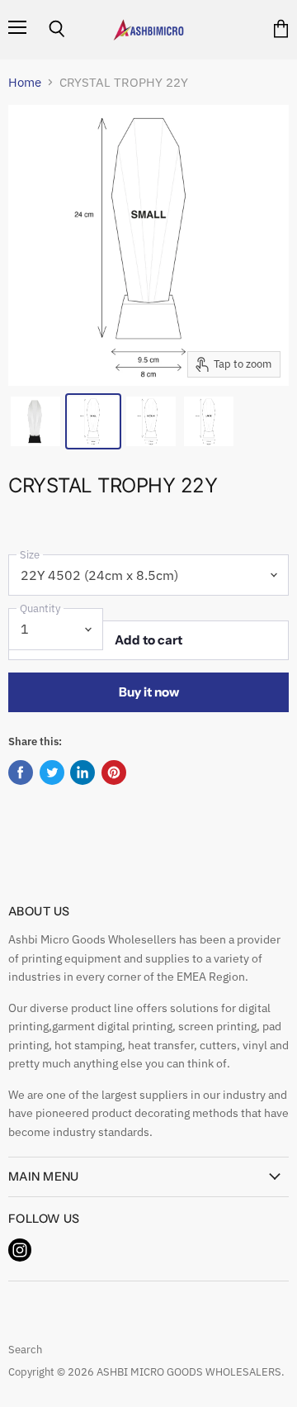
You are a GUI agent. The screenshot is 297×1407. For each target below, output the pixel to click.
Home (24, 82)
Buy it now (149, 692)
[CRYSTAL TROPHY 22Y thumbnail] (35, 421)
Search (25, 1350)
